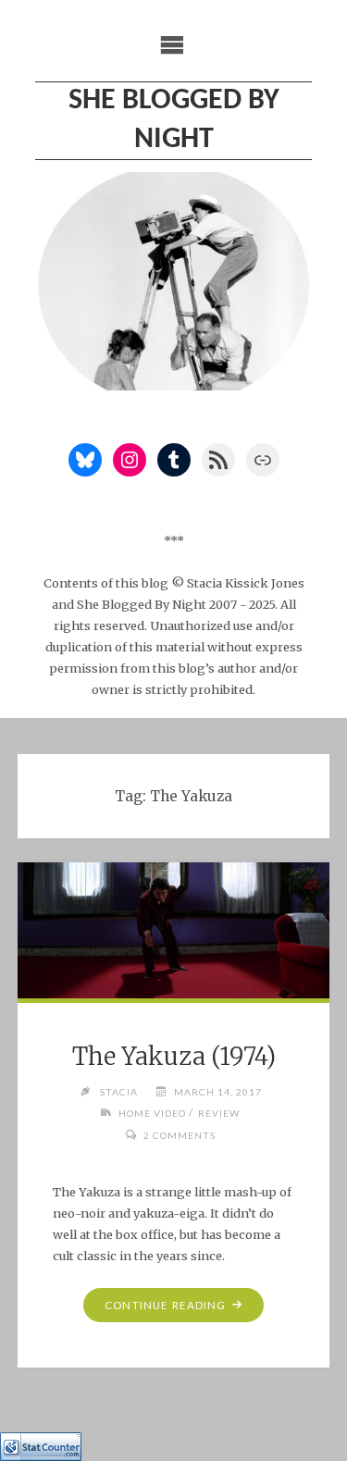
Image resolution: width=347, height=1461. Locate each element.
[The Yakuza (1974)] (174, 930)
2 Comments (179, 1135)
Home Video (152, 1113)
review (219, 1113)
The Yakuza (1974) (174, 1056)
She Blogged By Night (173, 120)
